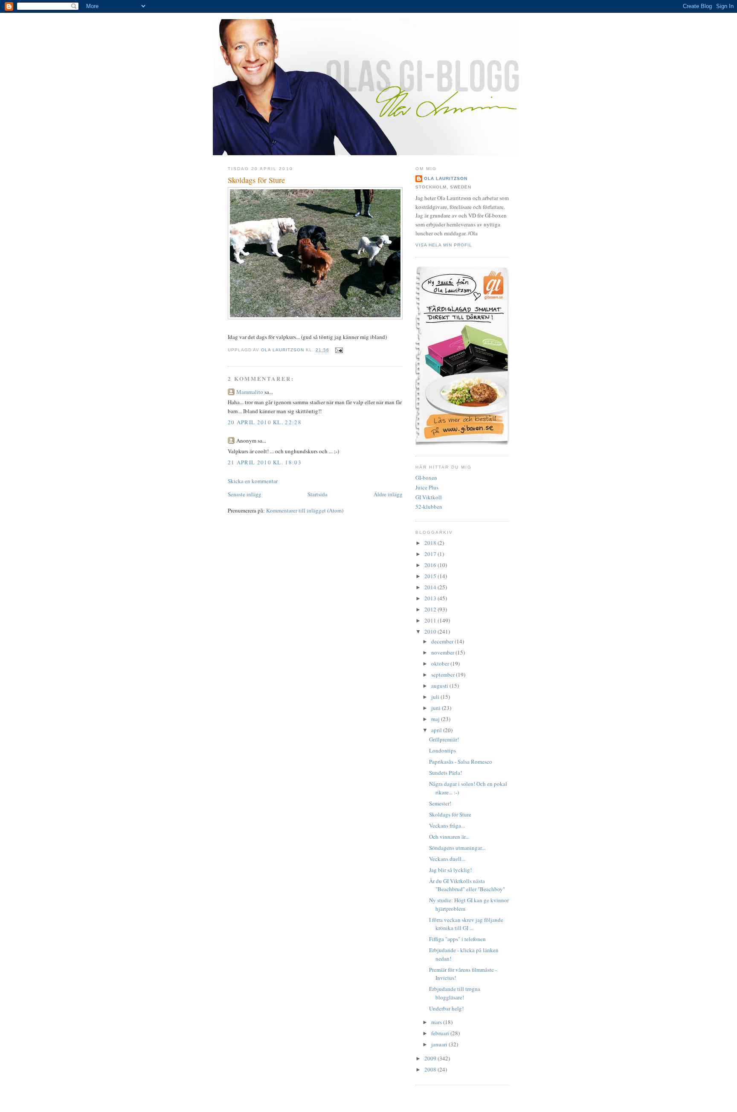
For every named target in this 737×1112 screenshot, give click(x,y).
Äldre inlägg (388, 494)
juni (436, 708)
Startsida (318, 494)
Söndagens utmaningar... (457, 847)
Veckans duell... (447, 859)
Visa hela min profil (443, 245)
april (437, 730)
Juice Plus (426, 487)
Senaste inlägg (244, 494)
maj (436, 719)
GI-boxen (426, 477)
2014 (431, 587)
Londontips (442, 750)
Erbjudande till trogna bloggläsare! (454, 993)
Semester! (440, 803)
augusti (440, 685)
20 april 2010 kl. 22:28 (265, 422)
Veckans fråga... (447, 825)
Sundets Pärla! (445, 772)
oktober (440, 663)
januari (440, 1044)
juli (436, 697)
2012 (431, 609)
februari (440, 1033)
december (443, 641)
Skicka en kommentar (253, 481)
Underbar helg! (446, 1008)
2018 (431, 543)
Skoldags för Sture (450, 814)
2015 (431, 576)
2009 (431, 1058)
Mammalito (249, 392)
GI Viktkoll (428, 497)
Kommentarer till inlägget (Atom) (304, 510)
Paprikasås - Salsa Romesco (460, 761)
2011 (431, 620)
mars (437, 1022)
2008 (431, 1069)
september (443, 674)
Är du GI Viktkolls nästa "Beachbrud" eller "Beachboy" (467, 885)
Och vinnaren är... (449, 836)
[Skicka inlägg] (338, 350)
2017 (431, 554)
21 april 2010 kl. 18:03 (265, 462)
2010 (431, 631)
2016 (431, 565)
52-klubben (428, 506)
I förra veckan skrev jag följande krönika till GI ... (466, 924)
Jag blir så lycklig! (450, 870)
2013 (431, 598)
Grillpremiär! (444, 739)
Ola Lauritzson (445, 178)
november (443, 652)
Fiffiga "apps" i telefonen (457, 939)
